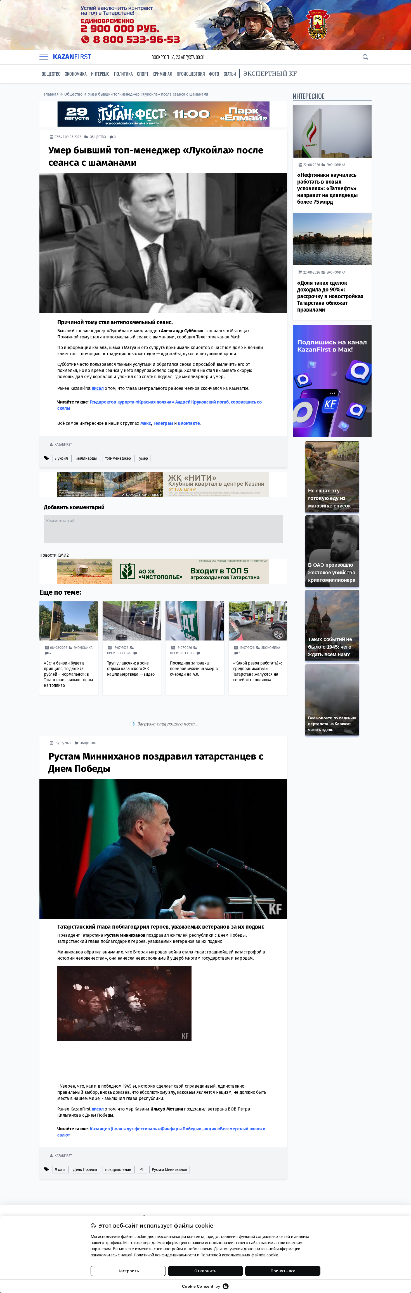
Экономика (75, 73)
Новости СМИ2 (54, 555)
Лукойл (61, 458)
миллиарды (86, 458)
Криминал (162, 73)
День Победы (85, 1146)
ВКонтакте (189, 423)
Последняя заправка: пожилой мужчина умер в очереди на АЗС (194, 668)
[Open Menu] (43, 57)
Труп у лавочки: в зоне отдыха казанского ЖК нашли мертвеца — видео (131, 668)
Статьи (230, 73)
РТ (142, 1146)
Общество (51, 73)
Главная (51, 94)
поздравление (118, 1146)
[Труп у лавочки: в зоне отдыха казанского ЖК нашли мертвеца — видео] (132, 620)
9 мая (60, 1146)
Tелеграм (163, 423)
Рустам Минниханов (169, 1146)
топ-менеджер (118, 458)
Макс (145, 423)
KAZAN (72, 57)
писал (98, 388)
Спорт (142, 73)
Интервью (100, 73)
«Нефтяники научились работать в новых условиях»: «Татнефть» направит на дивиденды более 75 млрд (327, 188)
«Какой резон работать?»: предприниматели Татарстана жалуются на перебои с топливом (257, 671)
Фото (214, 73)
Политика (123, 73)
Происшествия (191, 73)
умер (143, 458)
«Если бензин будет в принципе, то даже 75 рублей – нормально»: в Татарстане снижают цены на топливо (68, 674)
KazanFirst (63, 444)
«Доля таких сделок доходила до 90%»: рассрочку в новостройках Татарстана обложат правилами (330, 296)
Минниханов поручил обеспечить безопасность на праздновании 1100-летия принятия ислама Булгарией (158, 1192)
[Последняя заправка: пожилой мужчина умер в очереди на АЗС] (195, 620)
